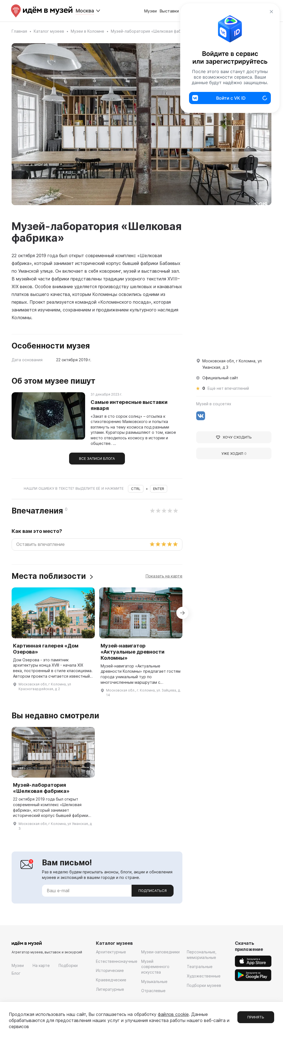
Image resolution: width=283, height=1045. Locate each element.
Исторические (110, 970)
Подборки (68, 965)
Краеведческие (111, 979)
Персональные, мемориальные (201, 954)
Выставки (169, 11)
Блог (16, 973)
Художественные (204, 976)
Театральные (200, 966)
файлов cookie (173, 1014)
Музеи (150, 11)
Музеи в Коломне (87, 31)
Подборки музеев (204, 985)
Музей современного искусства (155, 966)
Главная (19, 31)
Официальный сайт (220, 377)
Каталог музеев (49, 31)
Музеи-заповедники (160, 951)
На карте (41, 965)
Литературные (110, 989)
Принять (255, 1017)
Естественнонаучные (116, 961)
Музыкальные (154, 981)
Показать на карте (163, 576)
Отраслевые (153, 990)
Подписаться (152, 890)
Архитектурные (111, 951)
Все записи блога (97, 458)
